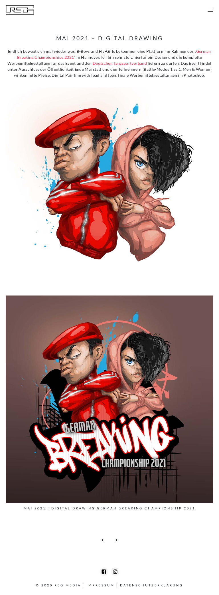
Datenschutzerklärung (151, 585)
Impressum (100, 585)
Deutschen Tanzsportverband (120, 63)
